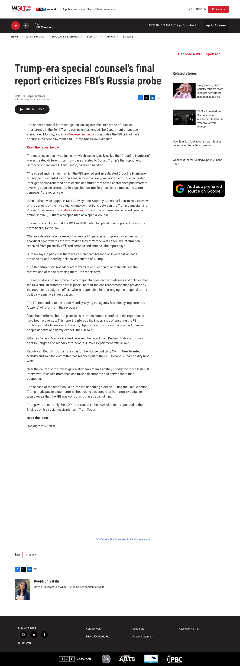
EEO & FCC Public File (97, 636)
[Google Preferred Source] (199, 188)
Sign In (201, 9)
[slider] (31, 25)
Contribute (138, 628)
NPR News (32, 554)
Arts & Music (35, 36)
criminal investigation (70, 210)
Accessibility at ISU (189, 628)
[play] (15, 26)
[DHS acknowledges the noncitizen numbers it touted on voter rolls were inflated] (184, 117)
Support (93, 36)
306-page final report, (82, 134)
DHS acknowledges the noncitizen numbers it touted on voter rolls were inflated (210, 119)
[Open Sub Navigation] (21, 36)
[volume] (26, 26)
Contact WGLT (94, 628)
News (15, 36)
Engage (128, 36)
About (110, 36)
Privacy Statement (142, 636)
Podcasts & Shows (65, 36)
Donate (220, 9)
